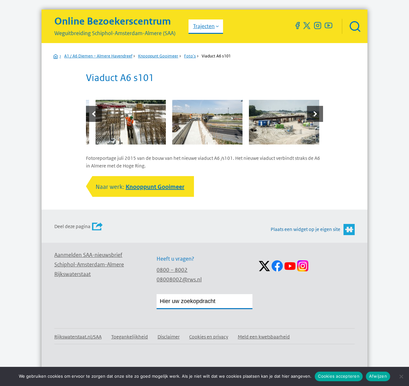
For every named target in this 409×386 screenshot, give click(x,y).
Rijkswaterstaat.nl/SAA (78, 337)
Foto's (190, 56)
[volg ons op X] (307, 25)
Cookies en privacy (208, 337)
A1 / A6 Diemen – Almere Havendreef (98, 56)
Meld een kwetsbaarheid (264, 337)
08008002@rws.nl (179, 279)
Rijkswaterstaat (72, 274)
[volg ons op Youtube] (328, 25)
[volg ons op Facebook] (297, 25)
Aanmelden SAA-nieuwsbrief (88, 254)
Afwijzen (378, 376)
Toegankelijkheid (129, 337)
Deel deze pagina (72, 226)
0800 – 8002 (172, 269)
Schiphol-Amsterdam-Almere (89, 264)
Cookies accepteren (338, 376)
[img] (354, 26)
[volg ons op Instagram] (317, 25)
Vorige (94, 113)
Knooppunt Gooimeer (158, 56)
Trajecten (204, 26)
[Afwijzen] (401, 376)
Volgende (314, 113)
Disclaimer (169, 337)
